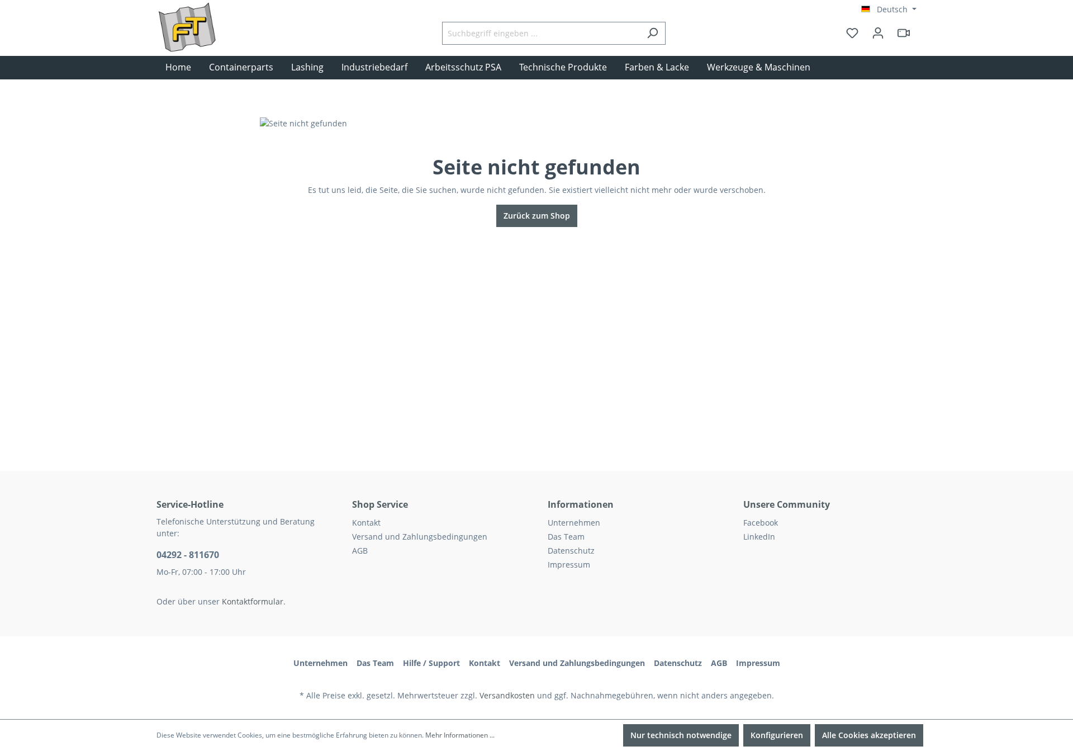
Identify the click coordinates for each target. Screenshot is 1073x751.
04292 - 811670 (187, 555)
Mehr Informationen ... (460, 735)
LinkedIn (759, 536)
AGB (360, 550)
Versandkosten (507, 695)
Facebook (760, 522)
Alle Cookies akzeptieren (869, 735)
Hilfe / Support (431, 663)
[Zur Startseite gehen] (212, 44)
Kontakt (366, 522)
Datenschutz (571, 550)
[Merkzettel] (852, 33)
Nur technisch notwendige (681, 735)
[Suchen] (652, 33)
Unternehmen (574, 522)
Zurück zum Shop (537, 215)
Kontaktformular (252, 601)
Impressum (569, 564)
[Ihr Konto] (878, 33)
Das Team (566, 536)
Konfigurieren (777, 735)
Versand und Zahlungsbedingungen (419, 536)
